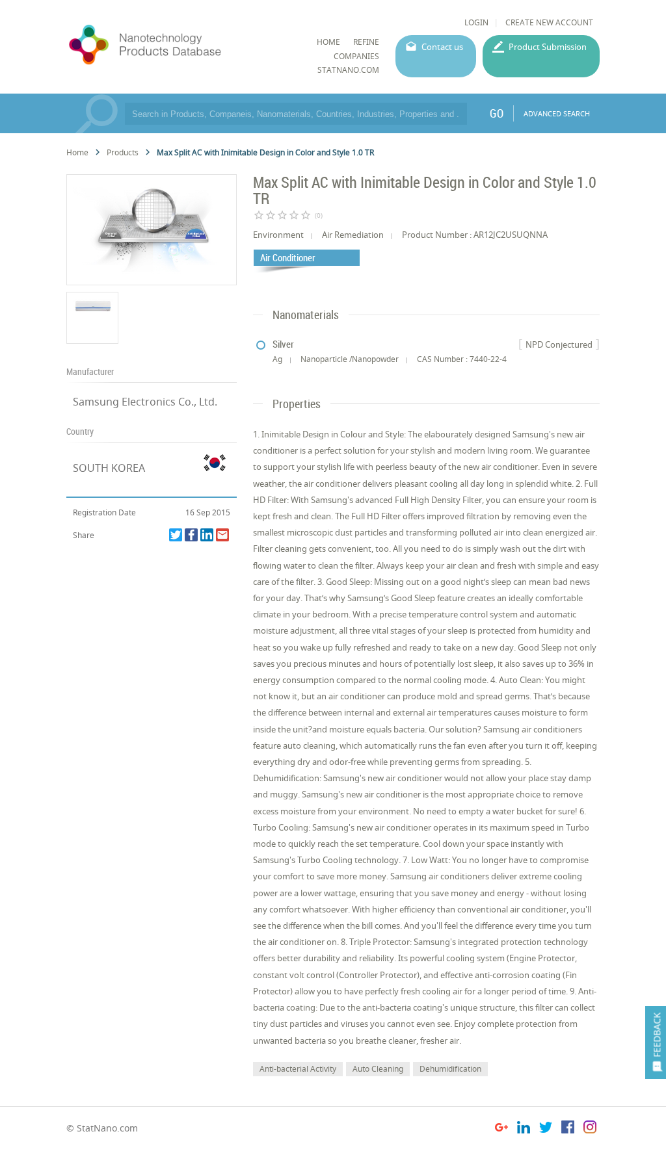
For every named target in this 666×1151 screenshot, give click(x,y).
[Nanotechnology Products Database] (178, 45)
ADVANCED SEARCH (557, 113)
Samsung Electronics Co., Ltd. (145, 401)
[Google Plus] (501, 1129)
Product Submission (548, 47)
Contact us (442, 47)
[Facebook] (191, 534)
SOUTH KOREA (109, 468)
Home (77, 152)
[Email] (222, 534)
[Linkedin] (206, 534)
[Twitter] (175, 534)
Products (123, 152)
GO (496, 113)
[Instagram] (589, 1129)
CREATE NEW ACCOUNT (549, 22)
